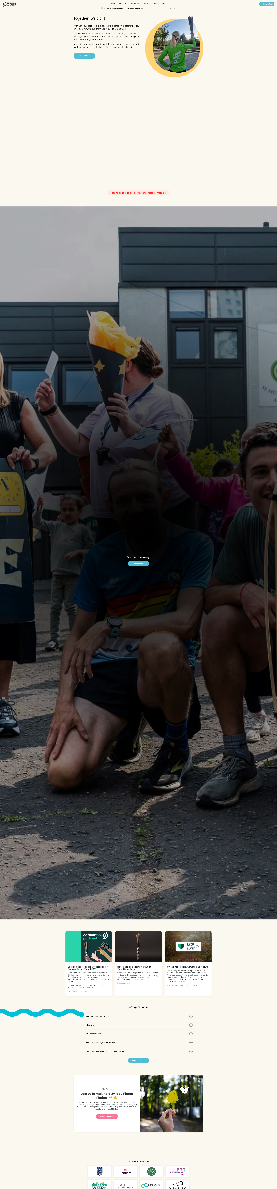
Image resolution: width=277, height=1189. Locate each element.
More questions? (138, 1060)
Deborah (107, 8)
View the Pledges (107, 1116)
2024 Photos (84, 56)
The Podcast (134, 3)
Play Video (138, 564)
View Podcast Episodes (77, 991)
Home (113, 3)
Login (164, 3)
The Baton (146, 3)
